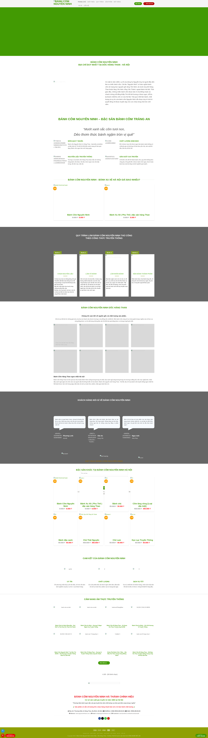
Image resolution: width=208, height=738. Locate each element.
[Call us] (105, 718)
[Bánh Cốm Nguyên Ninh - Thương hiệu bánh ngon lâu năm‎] (64, 3)
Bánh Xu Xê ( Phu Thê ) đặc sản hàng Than (130, 215)
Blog (80, 5)
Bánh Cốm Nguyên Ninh (78, 215)
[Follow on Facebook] (99, 718)
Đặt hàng (117, 2)
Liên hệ (86, 5)
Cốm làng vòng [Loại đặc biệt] (142, 505)
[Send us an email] (102, 718)
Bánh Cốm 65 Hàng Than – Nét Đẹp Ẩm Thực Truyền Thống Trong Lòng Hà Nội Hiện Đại (143, 654)
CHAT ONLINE (201, 736)
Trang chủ (82, 2)
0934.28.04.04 (10, 736)
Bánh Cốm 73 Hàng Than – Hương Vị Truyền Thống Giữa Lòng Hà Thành (91, 653)
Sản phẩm (108, 2)
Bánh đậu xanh (66, 540)
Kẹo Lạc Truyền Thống (142, 540)
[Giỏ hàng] (128, 3)
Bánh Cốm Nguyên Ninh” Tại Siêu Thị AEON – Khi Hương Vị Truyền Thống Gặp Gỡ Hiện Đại (65, 654)
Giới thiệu (91, 2)
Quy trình (100, 2)
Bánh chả (116, 504)
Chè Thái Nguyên (91, 540)
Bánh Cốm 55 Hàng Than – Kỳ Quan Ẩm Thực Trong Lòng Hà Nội (117, 626)
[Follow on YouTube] (108, 718)
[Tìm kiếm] (125, 3)
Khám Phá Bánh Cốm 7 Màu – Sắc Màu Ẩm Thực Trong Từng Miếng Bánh (117, 654)
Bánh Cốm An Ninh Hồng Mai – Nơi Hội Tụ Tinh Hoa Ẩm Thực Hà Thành (65, 626)
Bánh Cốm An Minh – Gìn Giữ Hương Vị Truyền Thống (142, 626)
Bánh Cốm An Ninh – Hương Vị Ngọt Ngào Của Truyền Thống (91, 626)
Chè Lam (117, 540)
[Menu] (131, 3)
